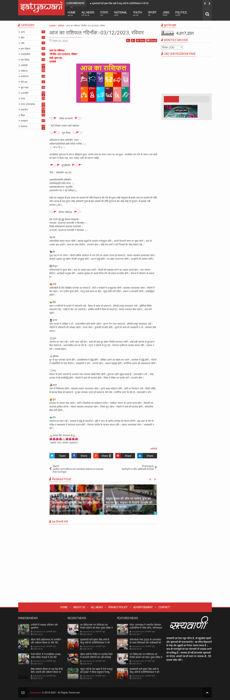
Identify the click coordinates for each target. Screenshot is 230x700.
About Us (79, 607)
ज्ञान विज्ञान (25, 48)
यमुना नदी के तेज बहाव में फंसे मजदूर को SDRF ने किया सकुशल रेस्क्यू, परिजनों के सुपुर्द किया (96, 672)
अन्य (23, 32)
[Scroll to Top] (207, 692)
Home (71, 13)
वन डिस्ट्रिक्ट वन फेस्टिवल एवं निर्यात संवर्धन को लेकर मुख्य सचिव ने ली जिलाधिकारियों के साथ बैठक (96, 627)
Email (153, 40)
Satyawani (35, 692)
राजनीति (24, 93)
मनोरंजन (25, 76)
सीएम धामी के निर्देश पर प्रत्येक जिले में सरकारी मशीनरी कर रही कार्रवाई (120, 3)
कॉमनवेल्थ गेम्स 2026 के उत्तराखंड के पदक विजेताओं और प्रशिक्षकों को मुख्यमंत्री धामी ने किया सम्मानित (145, 642)
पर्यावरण (24, 70)
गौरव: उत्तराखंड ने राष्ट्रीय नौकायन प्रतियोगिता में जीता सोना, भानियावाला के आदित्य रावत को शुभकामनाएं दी (146, 627)
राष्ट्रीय (24, 109)
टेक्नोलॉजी (25, 54)
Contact (164, 607)
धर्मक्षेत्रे (153, 448)
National (120, 13)
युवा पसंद (25, 87)
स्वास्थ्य (24, 126)
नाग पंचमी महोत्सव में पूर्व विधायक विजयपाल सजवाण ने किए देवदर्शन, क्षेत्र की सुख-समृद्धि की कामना (75, 503)
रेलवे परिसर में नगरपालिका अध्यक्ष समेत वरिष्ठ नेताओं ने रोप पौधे (45, 656)
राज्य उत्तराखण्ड (28, 104)
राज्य (23, 98)
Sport (152, 13)
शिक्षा (23, 115)
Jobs (165, 13)
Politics (181, 13)
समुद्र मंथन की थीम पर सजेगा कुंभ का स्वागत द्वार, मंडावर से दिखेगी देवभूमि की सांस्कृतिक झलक (129, 503)
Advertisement (143, 607)
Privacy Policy (117, 607)
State (104, 13)
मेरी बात (24, 82)
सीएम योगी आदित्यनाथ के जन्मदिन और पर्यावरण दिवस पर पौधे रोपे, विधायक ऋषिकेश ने (46, 642)
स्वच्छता (24, 120)
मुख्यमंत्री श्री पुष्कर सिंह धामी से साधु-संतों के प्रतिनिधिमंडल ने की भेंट (95, 642)
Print (142, 40)
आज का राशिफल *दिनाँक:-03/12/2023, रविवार (96, 32)
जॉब (22, 43)
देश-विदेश (25, 59)
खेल (22, 37)
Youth (137, 13)
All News (87, 13)
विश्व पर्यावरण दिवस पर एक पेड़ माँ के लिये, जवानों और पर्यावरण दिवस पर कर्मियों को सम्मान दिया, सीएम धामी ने (47, 672)
